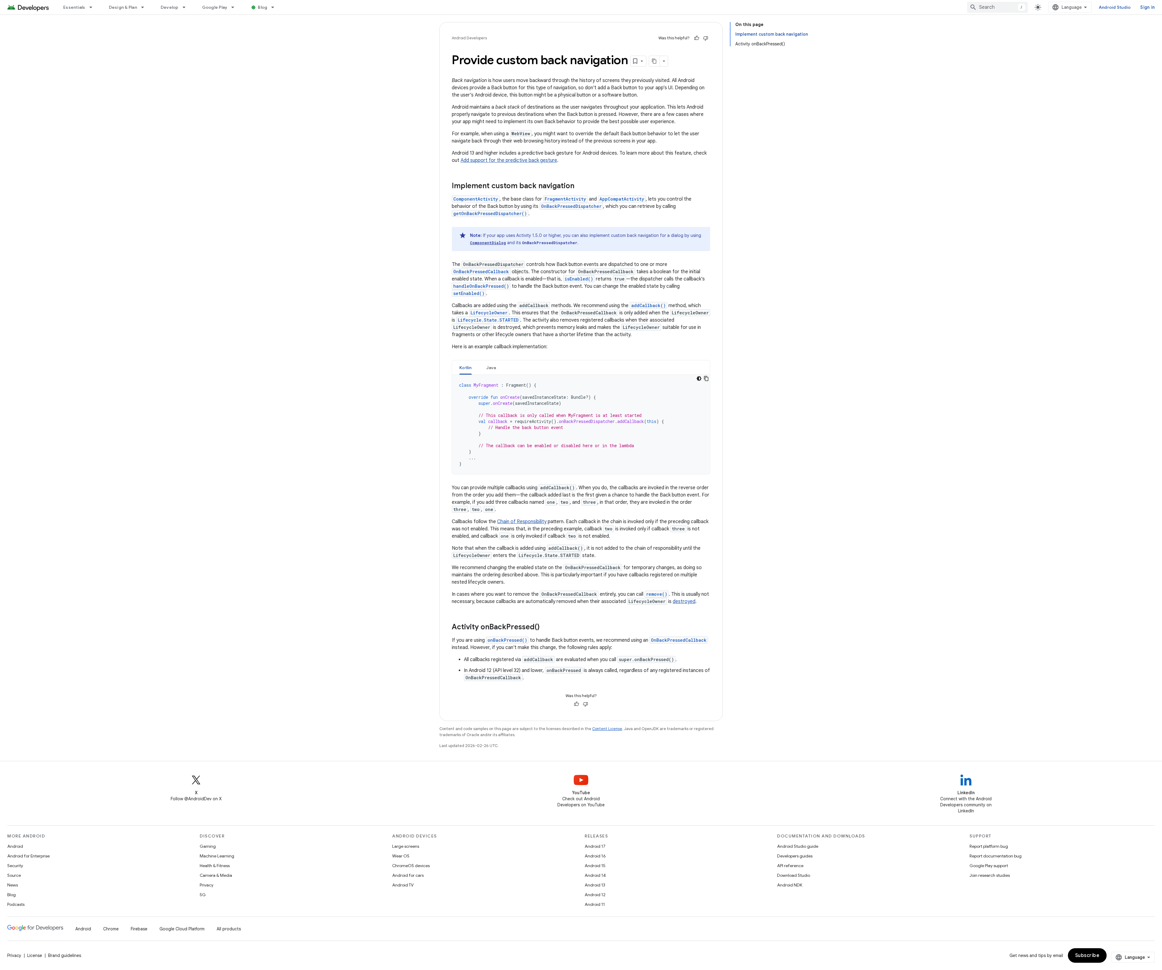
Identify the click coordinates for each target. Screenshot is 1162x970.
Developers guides (794, 856)
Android (15, 846)
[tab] (465, 367)
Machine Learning (217, 856)
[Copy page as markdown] (654, 61)
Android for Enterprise (28, 856)
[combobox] (997, 7)
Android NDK (789, 885)
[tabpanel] (581, 424)
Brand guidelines (64, 955)
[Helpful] (696, 38)
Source (14, 875)
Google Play (215, 7)
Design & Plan (123, 7)
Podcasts (16, 904)
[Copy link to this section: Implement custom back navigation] (580, 186)
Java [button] (491, 367)
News (12, 885)
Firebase (139, 929)
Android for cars (408, 875)
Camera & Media (216, 875)
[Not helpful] (705, 38)
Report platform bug (989, 846)
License (34, 955)
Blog (262, 7)
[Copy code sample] (706, 378)
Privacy (206, 885)
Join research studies (990, 875)
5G (203, 894)
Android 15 (595, 865)
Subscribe (1087, 955)
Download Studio (793, 875)
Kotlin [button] (465, 367)
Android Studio (1115, 7)
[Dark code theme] (699, 378)
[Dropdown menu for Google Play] (235, 7)
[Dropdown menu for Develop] (187, 7)
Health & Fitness (215, 865)
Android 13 (595, 885)
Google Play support (989, 865)
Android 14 (595, 875)
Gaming (208, 846)
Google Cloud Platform (182, 929)
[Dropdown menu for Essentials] (93, 7)
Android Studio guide (797, 846)
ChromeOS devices (411, 865)
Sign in (1147, 7)
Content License (607, 728)
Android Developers (469, 38)
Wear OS (400, 856)
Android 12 (595, 894)
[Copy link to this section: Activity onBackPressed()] (546, 627)
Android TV (403, 885)
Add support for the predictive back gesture (509, 160)
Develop (170, 7)
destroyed (684, 601)
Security (15, 865)
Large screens (405, 846)
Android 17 (595, 846)
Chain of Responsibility (522, 522)
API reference (790, 865)
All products (229, 929)
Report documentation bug (996, 856)
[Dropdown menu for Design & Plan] (145, 7)
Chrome (111, 929)
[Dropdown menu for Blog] (275, 7)
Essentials (74, 7)
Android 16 (595, 856)
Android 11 (595, 904)
